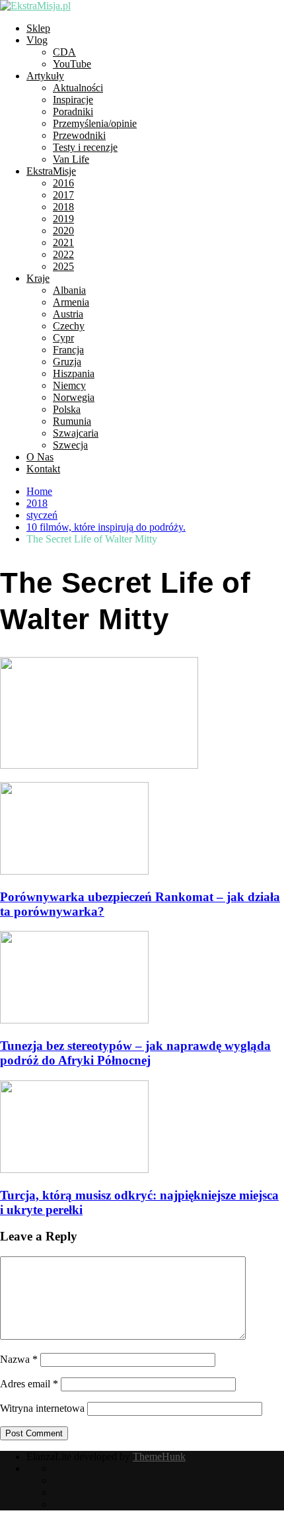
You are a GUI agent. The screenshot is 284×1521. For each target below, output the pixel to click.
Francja (68, 349)
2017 (63, 194)
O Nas (39, 456)
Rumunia (72, 421)
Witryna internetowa (42, 1408)
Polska (67, 409)
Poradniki (73, 111)
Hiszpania (73, 373)
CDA (64, 52)
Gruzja (67, 361)
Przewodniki (79, 135)
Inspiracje (73, 99)
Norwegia (73, 397)
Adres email (29, 1383)
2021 (63, 242)
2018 (63, 206)
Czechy (69, 325)
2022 (63, 254)
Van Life (71, 159)
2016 (63, 183)
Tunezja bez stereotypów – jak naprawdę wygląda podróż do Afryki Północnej (135, 1053)
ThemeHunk (159, 1456)
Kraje (38, 278)
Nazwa (19, 1359)
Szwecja (70, 445)
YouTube (72, 63)
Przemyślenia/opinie (95, 123)
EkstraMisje (51, 171)
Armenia (71, 302)
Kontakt (43, 468)
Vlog (37, 40)
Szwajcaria (75, 433)
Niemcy (69, 385)
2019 (63, 218)
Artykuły (45, 75)
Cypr (63, 337)
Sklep (38, 28)
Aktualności (78, 87)
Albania (69, 290)
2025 (63, 266)
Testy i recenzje (85, 147)
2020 (63, 230)
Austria (68, 314)
